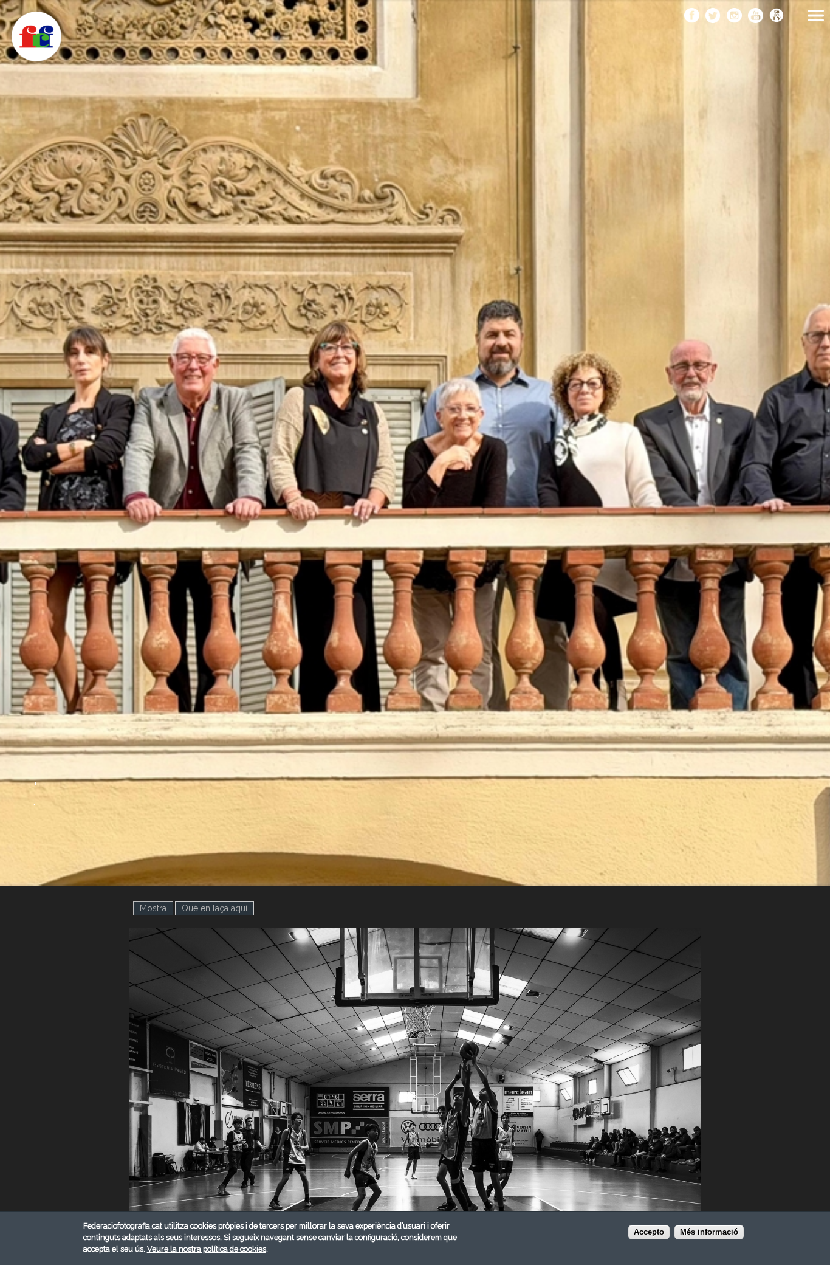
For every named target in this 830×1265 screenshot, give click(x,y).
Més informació (709, 1233)
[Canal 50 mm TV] (776, 16)
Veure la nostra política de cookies (206, 1248)
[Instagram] (734, 16)
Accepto (649, 1233)
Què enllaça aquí (214, 908)
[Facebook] (691, 16)
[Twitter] (713, 16)
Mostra (156, 908)
